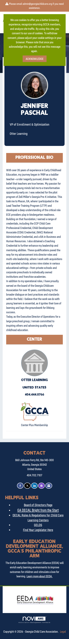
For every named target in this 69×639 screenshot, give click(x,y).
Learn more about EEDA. (40, 576)
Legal (63, 631)
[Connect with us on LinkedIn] (34, 486)
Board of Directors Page (38, 505)
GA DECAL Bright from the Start (38, 510)
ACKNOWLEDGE (35, 59)
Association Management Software (34, 622)
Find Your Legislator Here (38, 530)
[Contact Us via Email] (48, 486)
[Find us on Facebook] (20, 486)
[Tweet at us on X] (27, 486)
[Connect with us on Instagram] (41, 486)
